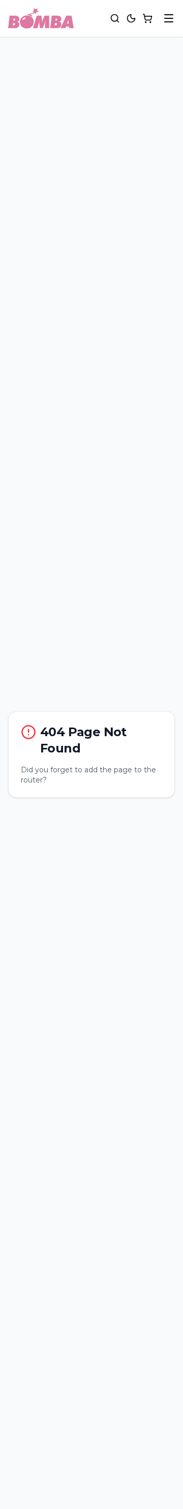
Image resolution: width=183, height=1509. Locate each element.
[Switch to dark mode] (131, 18)
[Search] (115, 18)
